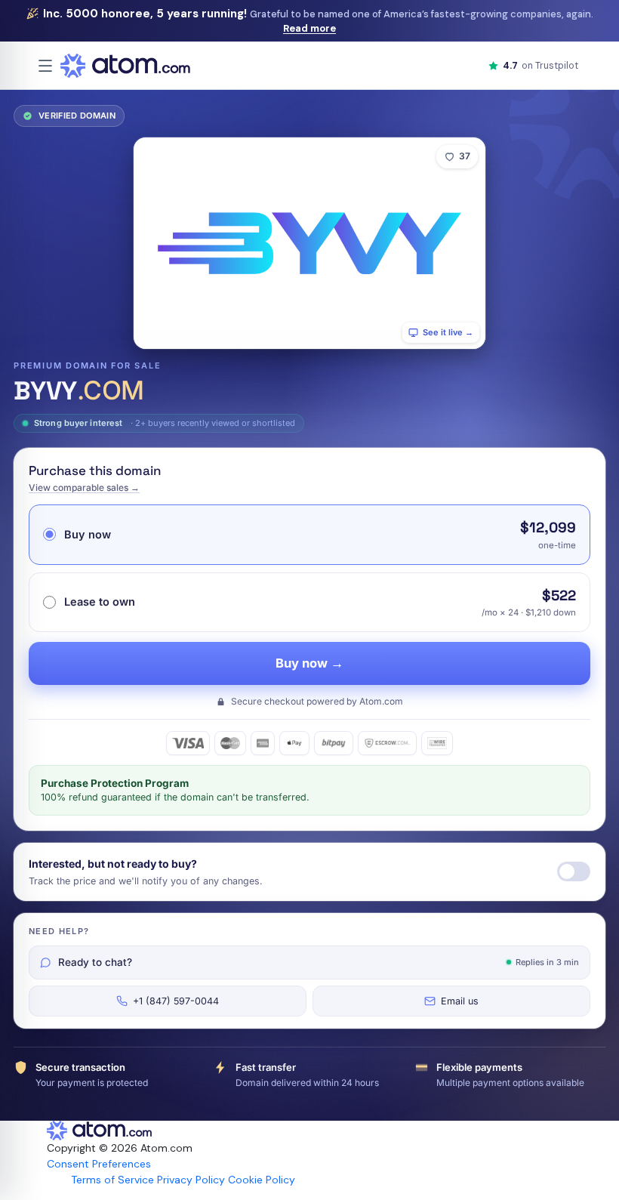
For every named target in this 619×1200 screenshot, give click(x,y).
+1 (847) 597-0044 (176, 1001)
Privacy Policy (191, 1179)
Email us (460, 1001)
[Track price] (573, 871)
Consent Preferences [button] (99, 1164)
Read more (309, 28)
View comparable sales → (84, 487)
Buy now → (309, 663)
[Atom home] (125, 66)
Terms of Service (112, 1179)
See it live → (448, 332)
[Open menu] (45, 65)
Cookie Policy (261, 1179)
